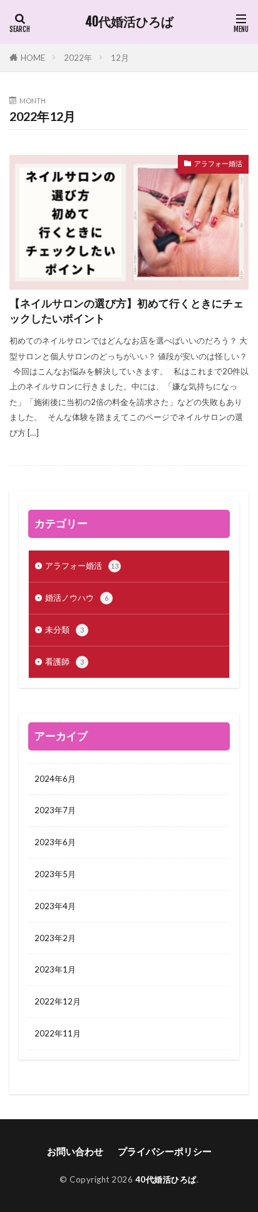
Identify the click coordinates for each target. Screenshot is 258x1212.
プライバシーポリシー (165, 1151)
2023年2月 (55, 938)
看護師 (64, 661)
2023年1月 (55, 969)
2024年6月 (55, 779)
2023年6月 (55, 842)
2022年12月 (57, 1001)
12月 (120, 58)
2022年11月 (57, 1033)
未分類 (64, 629)
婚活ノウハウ (76, 598)
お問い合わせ (75, 1151)
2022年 (78, 58)
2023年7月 (55, 810)
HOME (33, 58)
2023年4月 (55, 906)
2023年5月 (55, 874)
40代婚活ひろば (129, 22)
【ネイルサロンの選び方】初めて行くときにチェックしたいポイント (126, 311)
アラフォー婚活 (218, 163)
